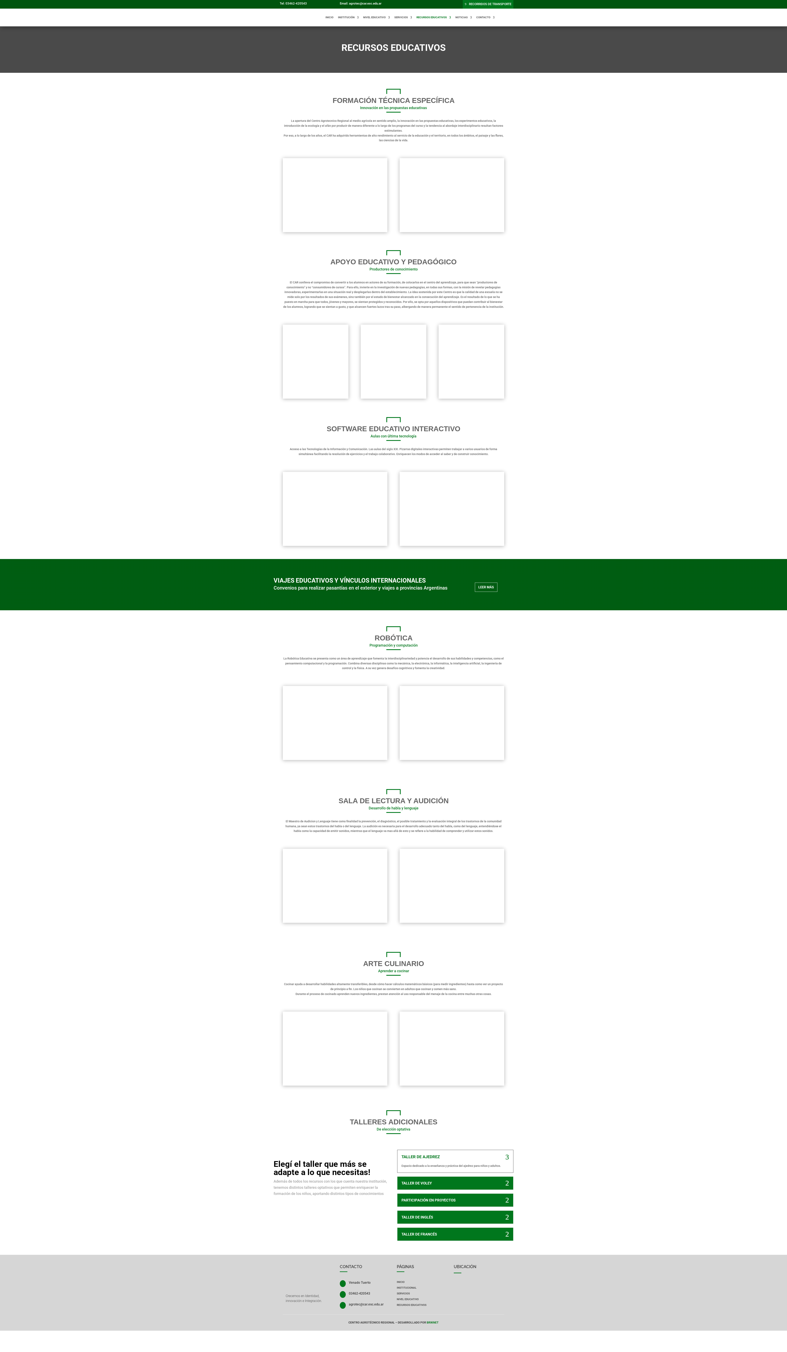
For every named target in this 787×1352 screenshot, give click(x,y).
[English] (501, 17)
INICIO (401, 1282)
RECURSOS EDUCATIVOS (411, 1304)
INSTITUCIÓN (346, 17)
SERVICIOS (403, 1293)
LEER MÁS (486, 587)
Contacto (483, 17)
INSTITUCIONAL (406, 1287)
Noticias (461, 17)
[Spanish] (510, 17)
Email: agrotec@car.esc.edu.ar (360, 3)
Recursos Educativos (431, 17)
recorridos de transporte (490, 4)
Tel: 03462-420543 (293, 3)
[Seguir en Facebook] (419, 3)
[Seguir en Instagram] (427, 3)
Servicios (401, 17)
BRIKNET (433, 1322)
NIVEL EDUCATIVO (374, 17)
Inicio (329, 17)
